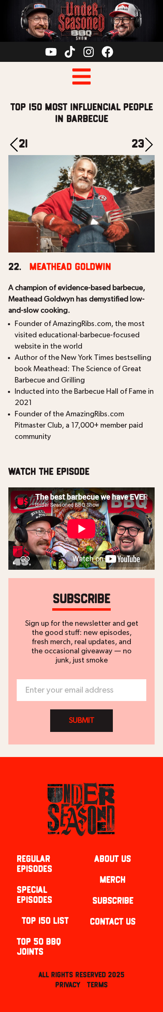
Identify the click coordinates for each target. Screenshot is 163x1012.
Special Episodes (34, 895)
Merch (112, 880)
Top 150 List (45, 921)
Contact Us (112, 922)
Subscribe (112, 901)
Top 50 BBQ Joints (39, 947)
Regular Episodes (34, 864)
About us (112, 859)
